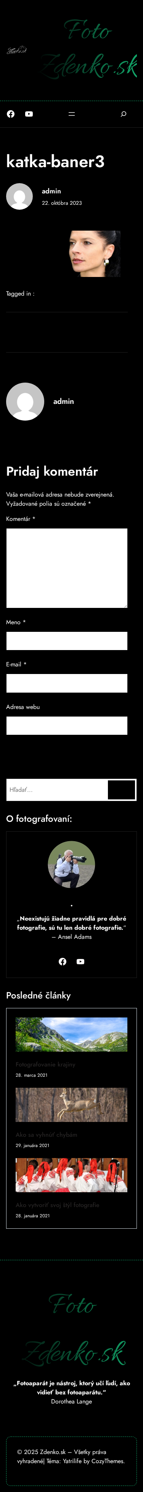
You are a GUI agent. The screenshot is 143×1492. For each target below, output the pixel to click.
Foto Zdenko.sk (87, 50)
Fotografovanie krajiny (46, 1064)
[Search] (121, 789)
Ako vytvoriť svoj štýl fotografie (58, 1205)
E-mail (16, 664)
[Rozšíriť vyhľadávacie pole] (123, 114)
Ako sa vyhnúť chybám (46, 1134)
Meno (16, 622)
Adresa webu (23, 706)
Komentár (20, 518)
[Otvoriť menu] (71, 114)
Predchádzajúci (32, 321)
